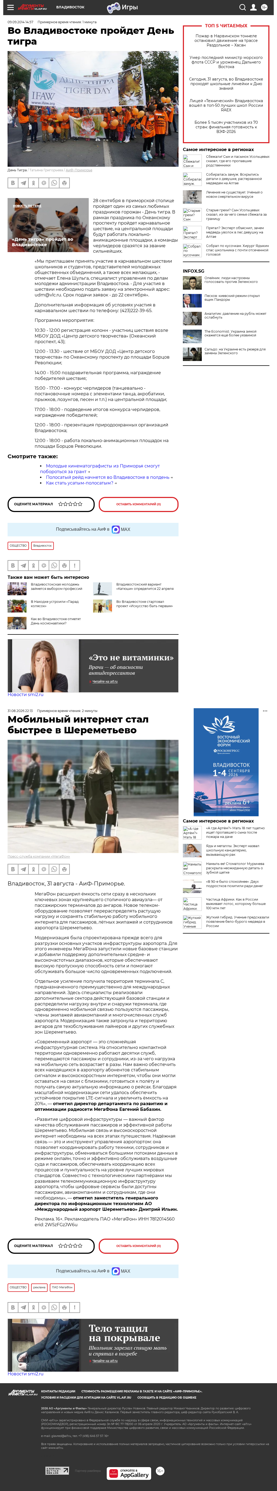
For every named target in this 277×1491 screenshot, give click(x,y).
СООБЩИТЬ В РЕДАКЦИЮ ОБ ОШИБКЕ (166, 1397)
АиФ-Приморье (79, 170)
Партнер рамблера (88, 1470)
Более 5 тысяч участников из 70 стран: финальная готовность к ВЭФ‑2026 (226, 127)
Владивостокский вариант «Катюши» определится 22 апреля (145, 586)
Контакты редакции (58, 1391)
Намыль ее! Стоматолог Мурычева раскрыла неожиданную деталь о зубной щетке (235, 868)
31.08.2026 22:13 (20, 711)
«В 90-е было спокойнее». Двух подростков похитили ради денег (234, 884)
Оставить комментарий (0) (138, 504)
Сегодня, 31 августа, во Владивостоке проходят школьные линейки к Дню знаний (226, 84)
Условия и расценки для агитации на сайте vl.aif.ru (86, 1397)
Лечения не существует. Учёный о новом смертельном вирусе (234, 194)
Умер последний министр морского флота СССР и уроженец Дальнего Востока (226, 62)
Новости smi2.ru (26, 694)
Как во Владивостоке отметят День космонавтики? (56, 621)
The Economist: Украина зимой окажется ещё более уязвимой (230, 333)
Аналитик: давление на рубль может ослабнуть (235, 315)
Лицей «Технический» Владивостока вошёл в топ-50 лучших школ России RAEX (226, 105)
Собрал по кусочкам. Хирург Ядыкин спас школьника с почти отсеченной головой (237, 250)
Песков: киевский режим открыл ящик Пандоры (232, 298)
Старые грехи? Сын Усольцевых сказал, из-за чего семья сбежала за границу (236, 214)
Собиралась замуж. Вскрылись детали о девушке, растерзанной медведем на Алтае (234, 178)
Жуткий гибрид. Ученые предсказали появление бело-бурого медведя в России (237, 921)
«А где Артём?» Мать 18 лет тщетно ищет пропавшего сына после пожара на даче (235, 832)
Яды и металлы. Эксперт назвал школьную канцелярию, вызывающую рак (232, 850)
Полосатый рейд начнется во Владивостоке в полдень (107, 477)
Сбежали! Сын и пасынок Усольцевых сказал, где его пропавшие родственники (237, 161)
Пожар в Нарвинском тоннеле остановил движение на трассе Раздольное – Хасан (226, 41)
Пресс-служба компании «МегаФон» (39, 856)
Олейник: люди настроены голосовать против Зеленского (231, 280)
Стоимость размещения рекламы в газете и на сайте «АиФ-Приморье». (141, 1391)
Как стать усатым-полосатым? (79, 483)
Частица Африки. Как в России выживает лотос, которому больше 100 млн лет (236, 903)
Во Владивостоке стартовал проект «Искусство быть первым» (144, 604)
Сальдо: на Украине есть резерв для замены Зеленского (235, 351)
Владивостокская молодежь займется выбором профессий (56, 586)
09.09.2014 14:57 (20, 22)
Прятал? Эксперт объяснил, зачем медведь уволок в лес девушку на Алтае (235, 232)
